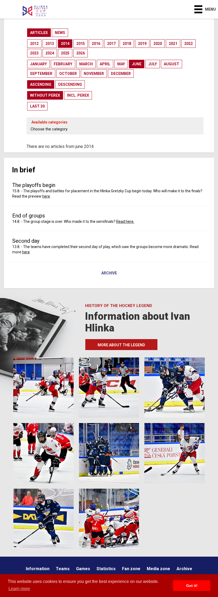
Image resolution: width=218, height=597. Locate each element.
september (41, 73)
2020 (157, 43)
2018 (127, 43)
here (46, 196)
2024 (49, 53)
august (171, 64)
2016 (96, 43)
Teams (63, 568)
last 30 (37, 106)
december (121, 73)
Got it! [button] (192, 585)
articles (39, 33)
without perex (45, 95)
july (152, 64)
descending (70, 84)
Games (83, 568)
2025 (65, 53)
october (68, 73)
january (38, 64)
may (121, 64)
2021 (173, 43)
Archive (109, 273)
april (105, 64)
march (86, 64)
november (94, 73)
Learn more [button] (19, 588)
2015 (80, 43)
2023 (34, 53)
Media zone (158, 568)
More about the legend (121, 345)
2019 (142, 43)
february (63, 64)
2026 (80, 53)
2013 (49, 43)
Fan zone (131, 568)
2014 (65, 43)
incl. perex (78, 95)
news (60, 33)
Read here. (125, 221)
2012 (34, 43)
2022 (188, 43)
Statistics (106, 568)
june (136, 64)
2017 (111, 43)
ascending (40, 84)
